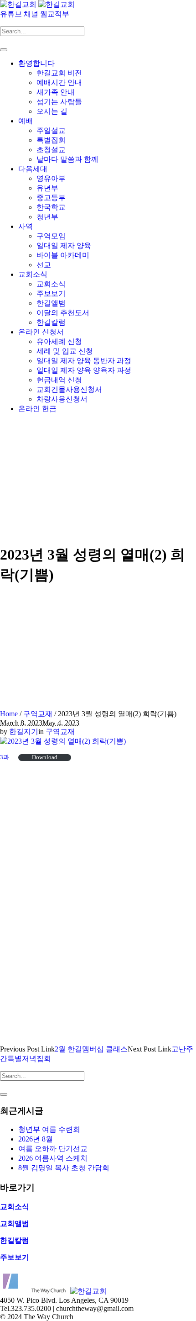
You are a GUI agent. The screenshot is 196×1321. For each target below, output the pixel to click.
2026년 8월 (35, 1139)
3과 (4, 757)
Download (44, 757)
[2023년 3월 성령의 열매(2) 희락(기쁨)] (63, 741)
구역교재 (37, 714)
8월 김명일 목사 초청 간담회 (63, 1168)
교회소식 (14, 1206)
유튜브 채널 (20, 14)
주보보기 (14, 1257)
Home (9, 714)
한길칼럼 (14, 1240)
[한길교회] (37, 4)
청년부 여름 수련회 (49, 1129)
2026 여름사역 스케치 (53, 1158)
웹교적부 (54, 14)
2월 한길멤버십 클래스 (91, 1049)
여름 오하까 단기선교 (53, 1148)
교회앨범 (14, 1223)
